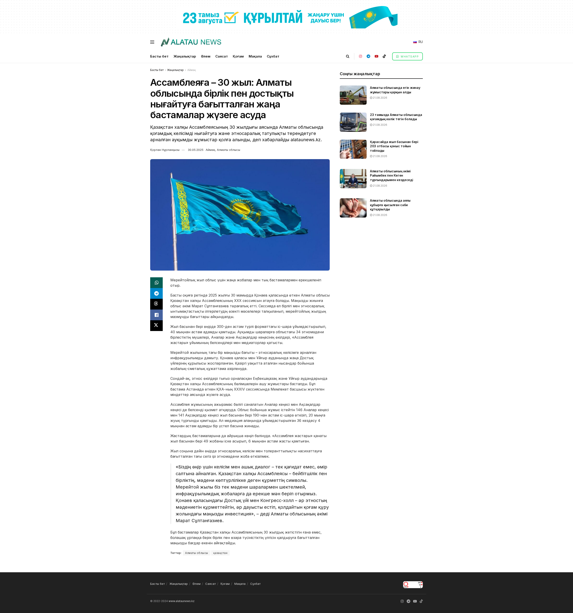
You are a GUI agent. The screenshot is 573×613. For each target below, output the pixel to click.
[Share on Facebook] (156, 315)
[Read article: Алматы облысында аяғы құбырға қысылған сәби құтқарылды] (353, 208)
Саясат (221, 56)
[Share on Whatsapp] (156, 282)
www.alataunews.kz (182, 601)
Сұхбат (273, 56)
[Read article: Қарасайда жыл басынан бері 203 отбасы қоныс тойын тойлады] (353, 149)
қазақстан (220, 553)
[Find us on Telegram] (368, 56)
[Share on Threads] (156, 304)
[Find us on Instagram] (360, 56)
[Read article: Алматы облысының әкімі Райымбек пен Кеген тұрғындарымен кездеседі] (353, 178)
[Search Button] (347, 56)
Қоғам (238, 56)
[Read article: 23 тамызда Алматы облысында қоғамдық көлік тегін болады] (353, 122)
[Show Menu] (152, 42)
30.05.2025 (195, 150)
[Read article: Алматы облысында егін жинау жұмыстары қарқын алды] (353, 95)
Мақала (255, 56)
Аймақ (191, 70)
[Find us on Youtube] (376, 56)
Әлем (205, 56)
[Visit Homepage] (190, 42)
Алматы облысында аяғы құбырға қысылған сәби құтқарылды (390, 205)
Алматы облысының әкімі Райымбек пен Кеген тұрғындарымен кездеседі (391, 175)
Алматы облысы (228, 150)
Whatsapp (409, 56)
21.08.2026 (379, 97)
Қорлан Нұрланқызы (165, 150)
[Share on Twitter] (156, 325)
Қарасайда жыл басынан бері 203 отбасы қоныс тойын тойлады (394, 146)
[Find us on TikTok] (384, 56)
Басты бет (159, 56)
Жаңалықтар (184, 56)
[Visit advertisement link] (286, 17)
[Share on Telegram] (156, 293)
